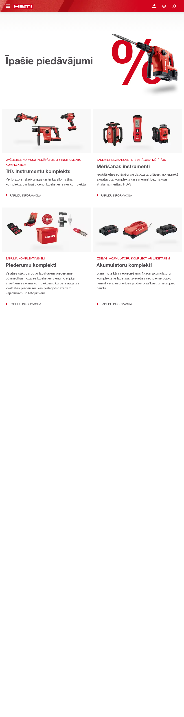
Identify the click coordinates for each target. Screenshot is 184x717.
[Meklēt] (174, 6)
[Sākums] (23, 6)
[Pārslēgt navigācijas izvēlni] (8, 6)
